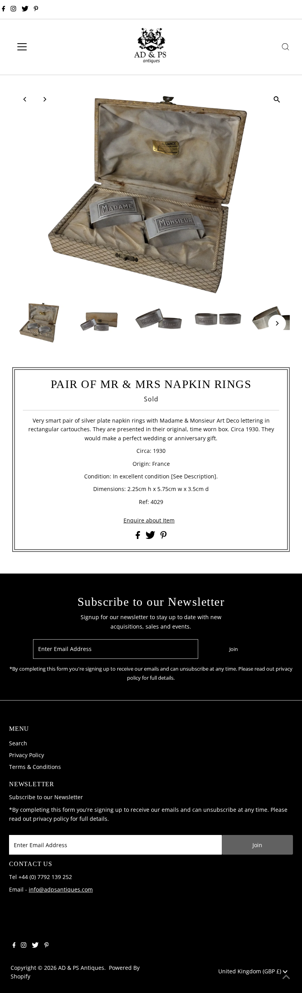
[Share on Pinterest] (163, 537)
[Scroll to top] (286, 977)
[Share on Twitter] (151, 537)
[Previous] (25, 99)
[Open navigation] (45, 47)
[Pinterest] (36, 9)
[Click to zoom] (277, 99)
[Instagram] (13, 9)
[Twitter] (25, 9)
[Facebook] (3, 9)
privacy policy (51, 818)
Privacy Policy (26, 755)
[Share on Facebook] (139, 537)
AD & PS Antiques (81, 967)
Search (18, 743)
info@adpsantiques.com (61, 889)
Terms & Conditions (35, 766)
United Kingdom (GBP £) (250, 971)
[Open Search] (285, 46)
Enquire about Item (149, 520)
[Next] (44, 99)
